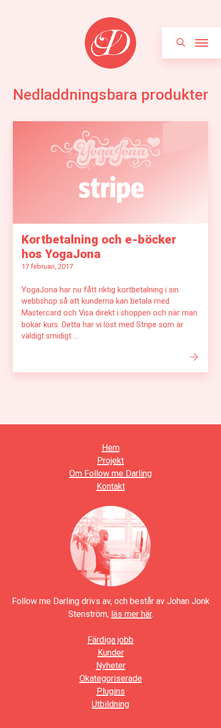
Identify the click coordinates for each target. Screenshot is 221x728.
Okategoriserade (110, 678)
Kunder (111, 653)
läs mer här (131, 614)
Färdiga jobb (110, 640)
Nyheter (111, 665)
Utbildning (110, 704)
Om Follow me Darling (110, 473)
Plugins (111, 691)
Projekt (110, 460)
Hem (111, 448)
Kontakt (111, 486)
